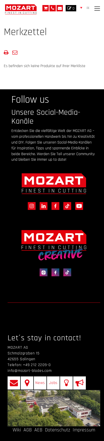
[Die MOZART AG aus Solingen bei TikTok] (66, 205)
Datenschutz (57, 430)
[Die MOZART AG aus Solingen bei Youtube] (77, 205)
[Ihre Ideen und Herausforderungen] (66, 383)
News (40, 382)
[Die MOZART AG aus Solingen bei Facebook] (54, 205)
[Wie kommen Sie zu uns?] (27, 383)
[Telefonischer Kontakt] (52, 8)
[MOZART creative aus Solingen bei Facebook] (54, 272)
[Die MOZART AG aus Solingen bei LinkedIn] (42, 205)
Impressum (84, 430)
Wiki (17, 430)
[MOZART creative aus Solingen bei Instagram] (42, 272)
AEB (38, 430)
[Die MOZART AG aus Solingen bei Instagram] (31, 205)
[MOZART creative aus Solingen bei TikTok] (65, 272)
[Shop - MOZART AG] (45, 8)
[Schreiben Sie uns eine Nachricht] (60, 8)
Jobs (53, 382)
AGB (27, 430)
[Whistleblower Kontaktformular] (79, 383)
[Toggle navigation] (97, 8)
